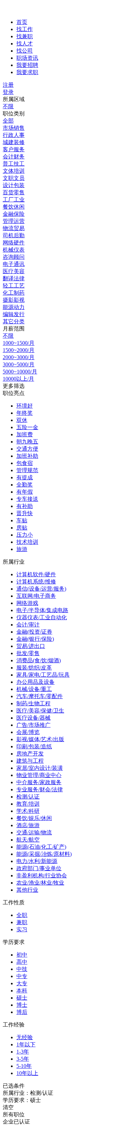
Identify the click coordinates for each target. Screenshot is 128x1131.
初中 (21, 955)
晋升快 (24, 513)
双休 (21, 420)
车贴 (21, 520)
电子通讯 (14, 264)
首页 (21, 22)
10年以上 (27, 1073)
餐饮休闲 (14, 207)
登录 (8, 92)
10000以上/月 (18, 379)
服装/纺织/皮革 (34, 667)
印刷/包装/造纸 (34, 746)
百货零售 (14, 192)
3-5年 (22, 1059)
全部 (8, 121)
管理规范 (27, 470)
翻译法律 (14, 278)
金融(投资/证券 (34, 632)
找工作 (24, 29)
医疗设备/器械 (33, 718)
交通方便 (27, 449)
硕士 (21, 998)
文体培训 (14, 171)
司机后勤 (14, 235)
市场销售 (14, 128)
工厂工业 (14, 199)
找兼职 (24, 36)
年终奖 (24, 413)
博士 (21, 1005)
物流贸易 (14, 228)
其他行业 (27, 890)
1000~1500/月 (18, 343)
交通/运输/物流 (34, 832)
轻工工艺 (14, 285)
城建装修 (14, 142)
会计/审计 (28, 624)
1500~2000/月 (18, 350)
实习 (21, 929)
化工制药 (14, 293)
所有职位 (14, 1114)
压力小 (24, 535)
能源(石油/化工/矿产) (41, 847)
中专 (21, 976)
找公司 (24, 51)
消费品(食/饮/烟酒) (38, 660)
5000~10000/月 (20, 371)
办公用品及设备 (35, 682)
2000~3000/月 (18, 357)
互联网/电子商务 (36, 596)
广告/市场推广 (33, 725)
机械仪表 (14, 250)
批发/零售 (28, 653)
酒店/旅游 (28, 825)
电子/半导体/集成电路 (42, 610)
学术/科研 (28, 811)
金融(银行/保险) (35, 639)
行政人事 (14, 135)
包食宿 (24, 463)
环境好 (24, 406)
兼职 (21, 922)
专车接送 (27, 499)
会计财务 (14, 156)
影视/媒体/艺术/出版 (40, 739)
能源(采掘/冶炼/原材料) (44, 854)
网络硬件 (14, 242)
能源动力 (14, 307)
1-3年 (22, 1052)
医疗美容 (14, 271)
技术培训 (27, 542)
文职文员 (14, 178)
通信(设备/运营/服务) (41, 589)
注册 (8, 85)
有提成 (24, 477)
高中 (21, 962)
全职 (21, 915)
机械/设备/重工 (34, 689)
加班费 (24, 434)
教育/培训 (28, 804)
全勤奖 (24, 484)
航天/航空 (28, 840)
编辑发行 (14, 314)
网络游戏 (27, 603)
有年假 (24, 492)
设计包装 (14, 185)
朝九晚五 (27, 441)
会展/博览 (28, 732)
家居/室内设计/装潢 (39, 768)
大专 (21, 983)
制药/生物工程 (33, 703)
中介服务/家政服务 (38, 782)
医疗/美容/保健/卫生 (40, 710)
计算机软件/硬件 (36, 574)
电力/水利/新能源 (36, 861)
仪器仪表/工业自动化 (41, 617)
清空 (8, 1107)
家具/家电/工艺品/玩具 (43, 675)
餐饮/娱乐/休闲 (34, 818)
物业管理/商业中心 (38, 775)
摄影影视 (14, 300)
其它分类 (14, 321)
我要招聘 (27, 65)
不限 (8, 106)
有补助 (24, 506)
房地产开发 (30, 754)
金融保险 (14, 214)
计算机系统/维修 (36, 581)
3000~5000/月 (18, 364)
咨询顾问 (14, 257)
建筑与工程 (30, 761)
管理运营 (14, 221)
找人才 (24, 43)
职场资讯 (27, 58)
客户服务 (14, 149)
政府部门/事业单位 (38, 868)
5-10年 (24, 1066)
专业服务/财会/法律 (39, 789)
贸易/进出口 (30, 646)
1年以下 (25, 1044)
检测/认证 (28, 797)
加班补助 (27, 456)
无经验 (24, 1037)
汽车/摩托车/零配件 (39, 696)
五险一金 (27, 427)
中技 (21, 969)
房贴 (21, 528)
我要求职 (27, 72)
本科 (21, 990)
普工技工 (14, 164)
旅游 (21, 549)
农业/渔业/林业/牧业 (40, 883)
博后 (21, 1012)
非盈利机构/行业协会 (41, 875)
